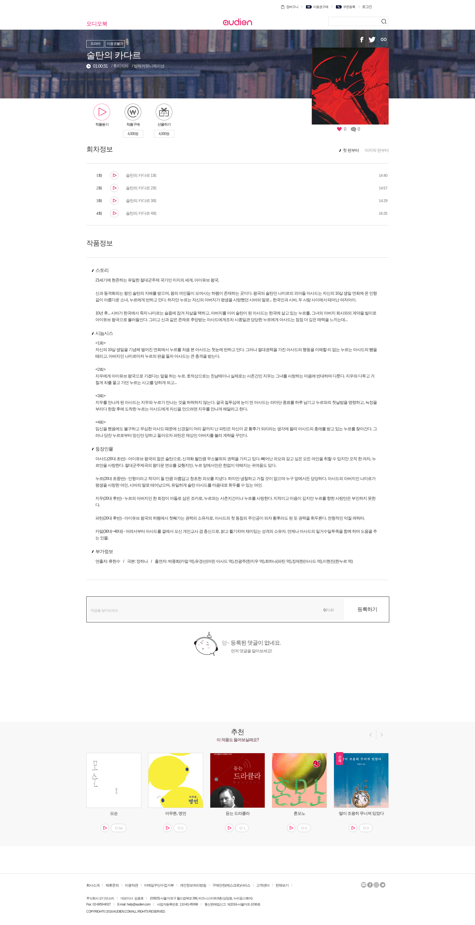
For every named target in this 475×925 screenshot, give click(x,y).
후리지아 (120, 65)
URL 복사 (383, 39)
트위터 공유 (372, 39)
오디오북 (96, 24)
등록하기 (367, 609)
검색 (379, 21)
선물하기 (164, 124)
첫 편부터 (351, 150)
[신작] (361, 780)
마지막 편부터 (377, 150)
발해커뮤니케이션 (149, 65)
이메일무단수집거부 (159, 885)
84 (121, 828)
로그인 (367, 7)
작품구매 (133, 124)
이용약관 (131, 885)
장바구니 (292, 7)
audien (237, 22)
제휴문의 (112, 885)
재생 (114, 175)
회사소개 (93, 885)
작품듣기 (102, 124)
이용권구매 (320, 7)
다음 (382, 734)
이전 (370, 734)
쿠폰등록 (349, 7)
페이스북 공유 (361, 39)
